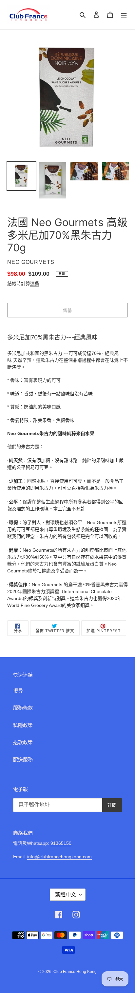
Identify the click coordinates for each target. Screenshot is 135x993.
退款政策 (23, 742)
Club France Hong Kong (75, 971)
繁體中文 (65, 894)
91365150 (60, 843)
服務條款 (23, 707)
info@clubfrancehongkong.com (59, 856)
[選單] (124, 15)
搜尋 (18, 690)
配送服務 (23, 759)
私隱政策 (23, 725)
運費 (34, 283)
